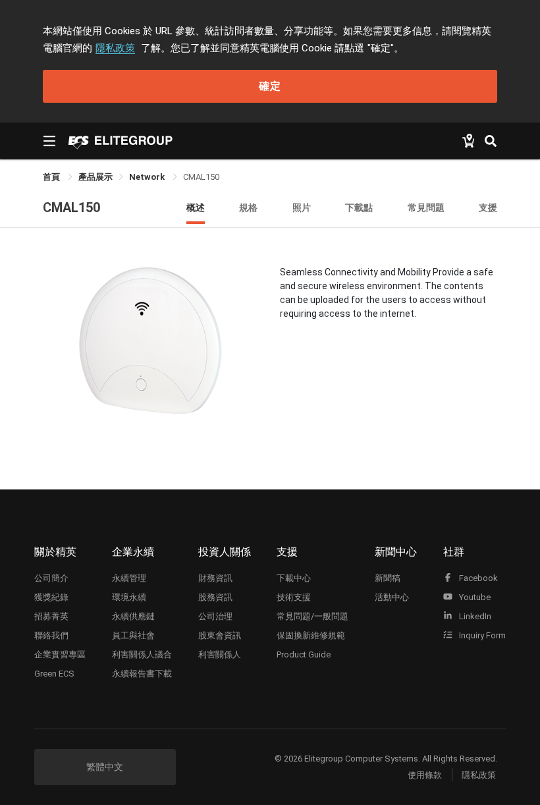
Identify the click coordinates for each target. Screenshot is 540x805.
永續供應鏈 (133, 616)
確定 (270, 86)
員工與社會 (133, 635)
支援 (488, 207)
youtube (474, 597)
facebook (477, 578)
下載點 (359, 207)
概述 (195, 207)
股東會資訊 (219, 635)
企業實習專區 (60, 654)
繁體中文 (104, 767)
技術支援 (294, 597)
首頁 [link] (52, 177)
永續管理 (129, 578)
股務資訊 (215, 597)
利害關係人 (219, 654)
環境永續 (129, 597)
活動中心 (392, 597)
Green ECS (54, 674)
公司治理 (215, 616)
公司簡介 (51, 578)
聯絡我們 (51, 635)
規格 (248, 207)
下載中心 (294, 578)
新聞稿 (387, 578)
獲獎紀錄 (51, 597)
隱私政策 (115, 48)
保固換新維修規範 (311, 635)
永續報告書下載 (142, 674)
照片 (301, 207)
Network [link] (148, 177)
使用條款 (425, 775)
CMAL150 (71, 207)
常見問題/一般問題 (312, 616)
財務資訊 (215, 578)
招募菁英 (51, 616)
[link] (95, 177)
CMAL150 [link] (201, 177)
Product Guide (304, 654)
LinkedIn (474, 616)
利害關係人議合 (142, 654)
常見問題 (426, 207)
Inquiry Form (481, 635)
